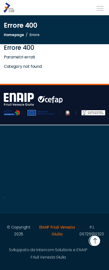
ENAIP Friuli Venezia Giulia (57, 231)
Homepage (14, 34)
